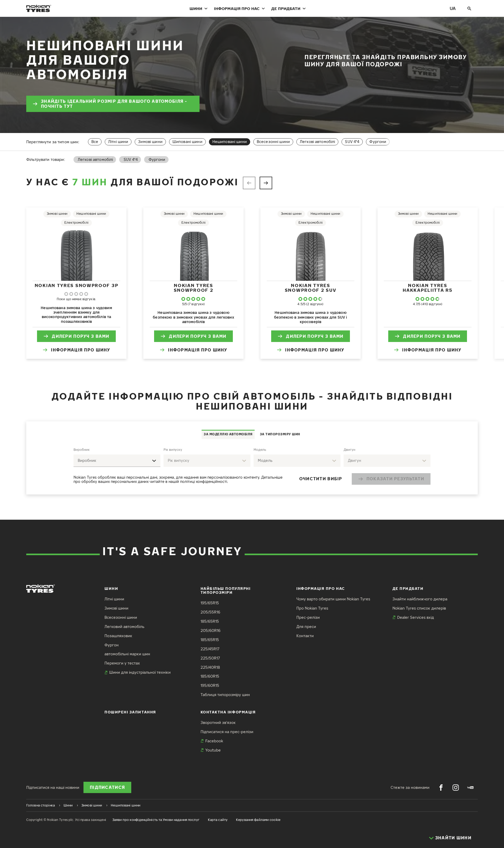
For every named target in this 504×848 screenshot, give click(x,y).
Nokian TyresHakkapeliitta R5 (427, 288)
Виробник (82, 450)
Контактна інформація (228, 712)
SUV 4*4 (352, 141)
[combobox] (117, 460)
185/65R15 (210, 621)
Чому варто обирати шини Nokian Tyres (333, 599)
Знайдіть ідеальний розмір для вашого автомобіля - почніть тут (114, 104)
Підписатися (107, 787)
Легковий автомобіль (124, 626)
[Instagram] (455, 787)
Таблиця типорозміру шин (225, 694)
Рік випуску (173, 450)
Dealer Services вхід (415, 617)
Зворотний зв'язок (218, 722)
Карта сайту (218, 820)
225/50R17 (210, 658)
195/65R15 (210, 603)
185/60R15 (210, 676)
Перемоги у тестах (122, 663)
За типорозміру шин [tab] (280, 434)
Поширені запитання (130, 712)
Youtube (213, 750)
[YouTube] (470, 787)
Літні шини (118, 141)
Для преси (306, 626)
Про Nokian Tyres (312, 608)
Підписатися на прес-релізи (227, 731)
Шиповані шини (187, 141)
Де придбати (285, 8)
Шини (196, 8)
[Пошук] (469, 8)
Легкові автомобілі (317, 141)
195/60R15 (210, 685)
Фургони (377, 141)
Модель (260, 450)
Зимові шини (150, 141)
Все (94, 141)
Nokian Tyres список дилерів (419, 608)
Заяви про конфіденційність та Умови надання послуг (156, 820)
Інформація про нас (237, 8)
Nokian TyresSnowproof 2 (193, 288)
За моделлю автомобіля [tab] (228, 434)
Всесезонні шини (273, 141)
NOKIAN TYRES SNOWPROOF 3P (76, 285)
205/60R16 (210, 630)
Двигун (349, 450)
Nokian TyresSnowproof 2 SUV (311, 288)
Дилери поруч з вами (80, 336)
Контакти (305, 636)
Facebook (214, 741)
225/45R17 (210, 649)
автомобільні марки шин (127, 654)
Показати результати (395, 478)
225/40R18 (210, 667)
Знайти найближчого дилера (419, 599)
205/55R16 (210, 612)
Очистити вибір (320, 478)
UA (453, 8)
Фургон (111, 645)
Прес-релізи (308, 617)
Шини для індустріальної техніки (140, 672)
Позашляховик (118, 636)
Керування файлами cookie (258, 820)
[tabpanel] (252, 466)
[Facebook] (441, 787)
